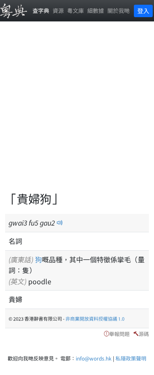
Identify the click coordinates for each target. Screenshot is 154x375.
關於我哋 (118, 10)
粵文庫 (75, 10)
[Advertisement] (77, 111)
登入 (143, 10)
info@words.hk (94, 358)
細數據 (95, 10)
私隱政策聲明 (131, 358)
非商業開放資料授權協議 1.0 (94, 318)
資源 (58, 10)
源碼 (144, 333)
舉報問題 (119, 333)
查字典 (41, 10)
